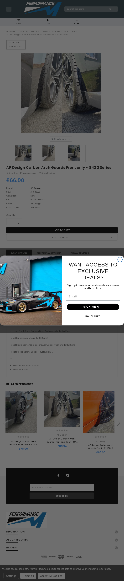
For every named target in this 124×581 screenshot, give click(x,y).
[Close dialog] (120, 259)
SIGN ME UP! (93, 306)
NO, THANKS (93, 316)
